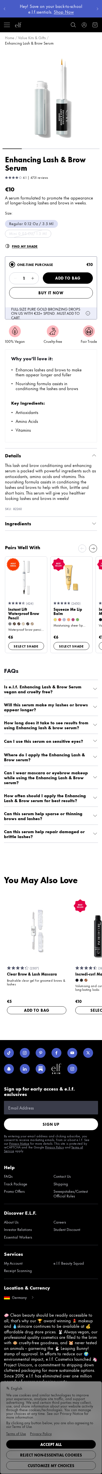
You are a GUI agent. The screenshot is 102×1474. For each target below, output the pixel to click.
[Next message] (98, 9)
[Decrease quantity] (15, 278)
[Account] (84, 25)
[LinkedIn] (25, 1069)
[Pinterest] (41, 1053)
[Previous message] (4, 9)
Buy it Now (50, 293)
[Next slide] (93, 548)
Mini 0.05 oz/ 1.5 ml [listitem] (28, 233)
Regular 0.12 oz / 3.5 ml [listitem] (31, 223)
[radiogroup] (51, 287)
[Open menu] (7, 25)
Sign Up (51, 1124)
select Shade (26, 646)
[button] (51, 96)
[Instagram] (25, 1053)
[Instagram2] (72, 1069)
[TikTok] (9, 1053)
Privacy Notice (19, 1143)
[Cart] (95, 25)
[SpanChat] (9, 1069)
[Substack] (41, 1069)
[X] (88, 1053)
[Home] (18, 24)
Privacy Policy (54, 1146)
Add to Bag (67, 278)
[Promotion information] (88, 313)
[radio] (12, 264)
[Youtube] (72, 1053)
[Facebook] (56, 1053)
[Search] (73, 25)
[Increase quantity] (33, 278)
